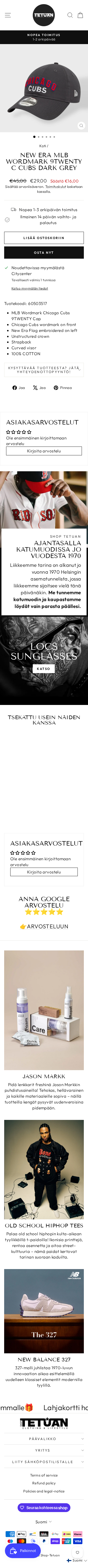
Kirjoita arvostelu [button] (44, 450)
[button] (77, 1560)
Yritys (42, 1450)
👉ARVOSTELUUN (44, 926)
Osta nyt (44, 252)
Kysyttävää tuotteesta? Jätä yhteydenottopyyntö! (44, 370)
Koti (42, 146)
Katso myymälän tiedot (29, 288)
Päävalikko (42, 1439)
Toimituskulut (55, 186)
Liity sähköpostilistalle (42, 1462)
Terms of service (44, 1475)
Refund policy (44, 1483)
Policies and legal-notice (44, 1491)
